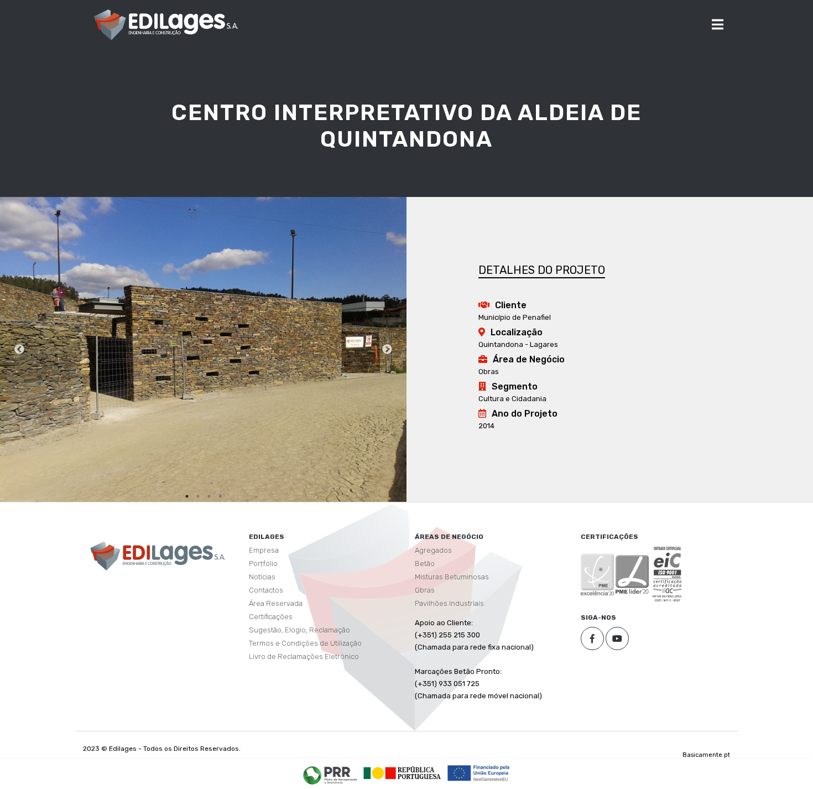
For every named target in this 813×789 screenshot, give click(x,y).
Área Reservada (276, 603)
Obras (425, 590)
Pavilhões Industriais (449, 603)
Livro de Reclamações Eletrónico (304, 656)
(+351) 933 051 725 (447, 683)
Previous (19, 349)
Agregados (433, 550)
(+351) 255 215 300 (447, 635)
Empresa (264, 550)
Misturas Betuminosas (452, 577)
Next (387, 349)
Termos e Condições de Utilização (305, 643)
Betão (425, 563)
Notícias (262, 577)
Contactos (266, 590)
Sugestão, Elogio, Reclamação (299, 630)
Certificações (271, 616)
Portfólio (263, 563)
